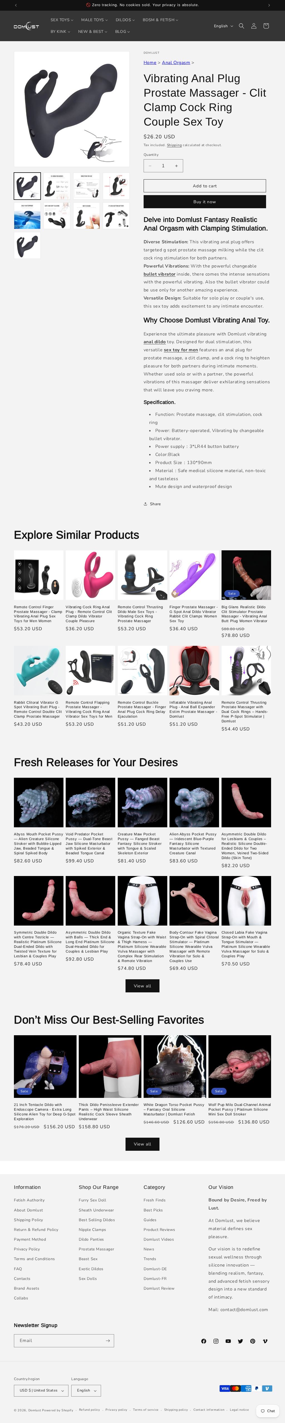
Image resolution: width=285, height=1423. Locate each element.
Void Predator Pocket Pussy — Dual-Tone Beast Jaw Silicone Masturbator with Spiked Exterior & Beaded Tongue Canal (89, 843)
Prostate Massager (96, 1249)
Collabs (21, 1298)
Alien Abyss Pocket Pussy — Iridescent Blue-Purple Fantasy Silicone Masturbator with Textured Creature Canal (193, 843)
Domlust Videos (159, 1239)
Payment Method (30, 1239)
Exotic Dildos (91, 1269)
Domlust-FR (155, 1278)
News (149, 1249)
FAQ (18, 1269)
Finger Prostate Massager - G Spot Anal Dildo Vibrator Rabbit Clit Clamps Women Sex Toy (193, 614)
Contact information (208, 1410)
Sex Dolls (88, 1278)
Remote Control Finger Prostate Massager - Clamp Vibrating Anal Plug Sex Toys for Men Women (38, 614)
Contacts (22, 1278)
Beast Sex (88, 1259)
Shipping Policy (28, 1220)
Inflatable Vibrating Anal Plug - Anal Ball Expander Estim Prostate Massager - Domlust (193, 709)
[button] (241, 26)
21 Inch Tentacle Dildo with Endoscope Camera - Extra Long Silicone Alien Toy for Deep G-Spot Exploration (44, 1112)
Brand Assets (26, 1288)
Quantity (151, 154)
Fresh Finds (155, 1200)
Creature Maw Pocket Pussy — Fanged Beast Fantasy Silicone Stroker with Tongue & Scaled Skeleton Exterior (139, 843)
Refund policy (89, 1410)
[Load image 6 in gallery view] (56, 215)
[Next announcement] (269, 5)
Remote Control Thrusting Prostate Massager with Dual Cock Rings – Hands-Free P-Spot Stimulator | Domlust (245, 711)
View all (142, 986)
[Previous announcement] (16, 5)
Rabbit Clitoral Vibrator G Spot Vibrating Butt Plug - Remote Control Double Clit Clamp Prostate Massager (38, 709)
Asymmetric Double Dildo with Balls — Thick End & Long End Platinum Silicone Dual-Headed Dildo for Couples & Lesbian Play (90, 941)
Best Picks (153, 1210)
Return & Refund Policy (36, 1229)
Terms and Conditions (34, 1259)
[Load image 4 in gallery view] (116, 186)
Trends (150, 1259)
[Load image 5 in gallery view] (27, 215)
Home (150, 63)
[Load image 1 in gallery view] (27, 186)
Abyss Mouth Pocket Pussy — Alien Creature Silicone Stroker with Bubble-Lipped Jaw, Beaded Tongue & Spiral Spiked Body (38, 843)
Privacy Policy (27, 1249)
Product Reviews (159, 1229)
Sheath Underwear (96, 1210)
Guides (150, 1220)
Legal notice (239, 1410)
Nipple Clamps (92, 1229)
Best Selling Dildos (97, 1220)
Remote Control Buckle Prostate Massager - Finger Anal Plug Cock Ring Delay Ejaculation (142, 709)
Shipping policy (176, 1410)
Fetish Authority (29, 1200)
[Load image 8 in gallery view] (116, 215)
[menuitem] (62, 20)
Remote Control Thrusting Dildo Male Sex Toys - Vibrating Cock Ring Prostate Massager (140, 614)
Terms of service (146, 1410)
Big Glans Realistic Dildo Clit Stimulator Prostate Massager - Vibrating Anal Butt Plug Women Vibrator (244, 614)
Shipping (174, 145)
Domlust (34, 1410)
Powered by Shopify (57, 1410)
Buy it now (204, 202)
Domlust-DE (155, 1269)
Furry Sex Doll (92, 1200)
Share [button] (155, 504)
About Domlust (28, 1210)
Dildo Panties (91, 1239)
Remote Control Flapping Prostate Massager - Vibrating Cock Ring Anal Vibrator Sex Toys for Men (89, 709)
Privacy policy (116, 1410)
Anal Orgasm (176, 63)
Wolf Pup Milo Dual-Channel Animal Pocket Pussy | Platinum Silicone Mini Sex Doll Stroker (239, 1109)
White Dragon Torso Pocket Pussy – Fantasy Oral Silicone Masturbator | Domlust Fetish (174, 1109)
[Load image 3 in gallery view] (86, 186)
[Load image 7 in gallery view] (86, 215)
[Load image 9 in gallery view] (27, 245)
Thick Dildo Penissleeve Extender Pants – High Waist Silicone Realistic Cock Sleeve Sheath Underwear (109, 1112)
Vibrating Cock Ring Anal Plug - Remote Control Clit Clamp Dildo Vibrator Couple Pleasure (89, 614)
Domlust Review (159, 1288)
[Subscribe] (108, 1340)
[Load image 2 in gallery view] (56, 186)
